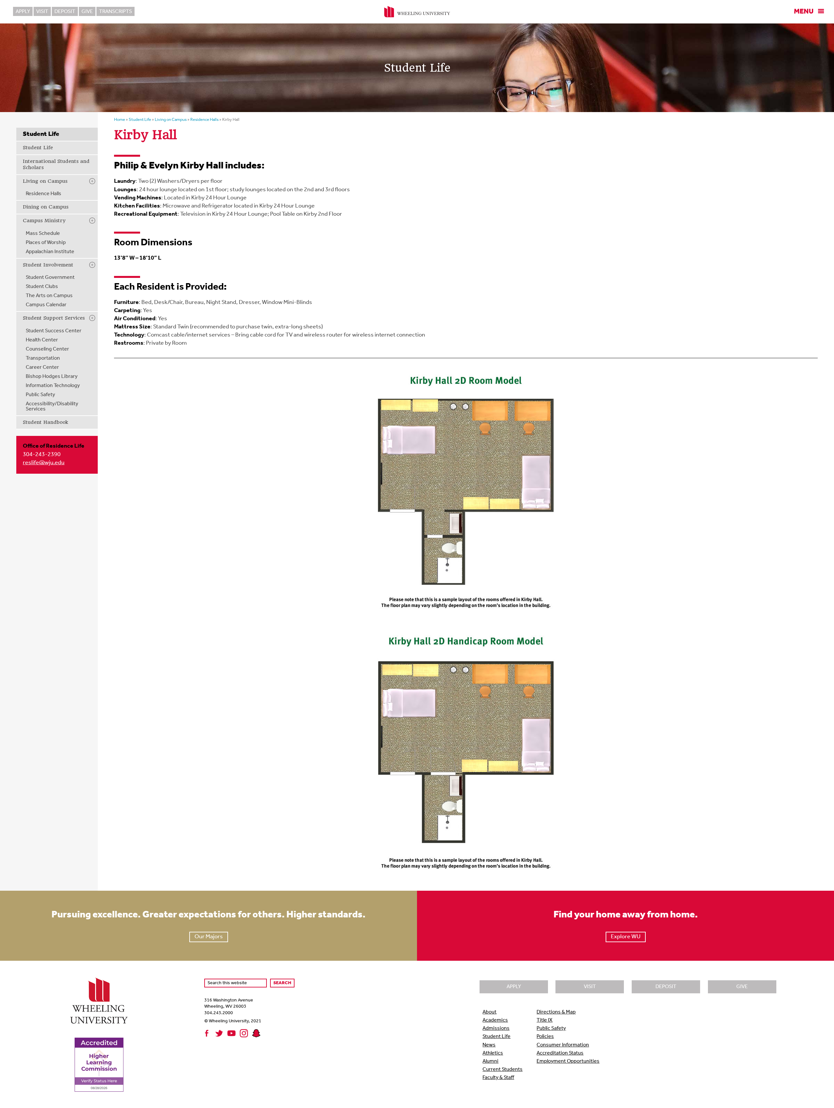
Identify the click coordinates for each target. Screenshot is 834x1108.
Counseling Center (47, 349)
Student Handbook (45, 422)
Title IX (545, 1020)
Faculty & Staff (498, 1077)
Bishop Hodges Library (52, 376)
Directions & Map (556, 1012)
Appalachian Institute (50, 251)
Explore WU (625, 937)
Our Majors (208, 937)
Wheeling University (417, 11)
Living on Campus (45, 181)
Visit (42, 11)
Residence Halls (43, 193)
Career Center (42, 367)
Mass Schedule (43, 233)
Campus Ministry (44, 220)
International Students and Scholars (56, 164)
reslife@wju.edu (44, 463)
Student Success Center (53, 331)
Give (87, 11)
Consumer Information (563, 1045)
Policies (545, 1036)
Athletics (492, 1053)
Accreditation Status (560, 1053)
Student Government (50, 277)
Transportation (43, 358)
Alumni (490, 1061)
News (489, 1045)
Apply (23, 11)
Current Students (502, 1069)
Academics (495, 1020)
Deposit (64, 11)
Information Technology (53, 385)
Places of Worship (46, 242)
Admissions (496, 1028)
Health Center (42, 340)
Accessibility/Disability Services (52, 406)
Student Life (38, 148)
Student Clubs (42, 286)
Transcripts (115, 11)
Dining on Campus (45, 207)
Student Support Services (54, 318)
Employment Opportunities (568, 1061)
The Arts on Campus (49, 295)
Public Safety (40, 394)
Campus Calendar (46, 305)
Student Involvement (48, 265)
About (489, 1012)
